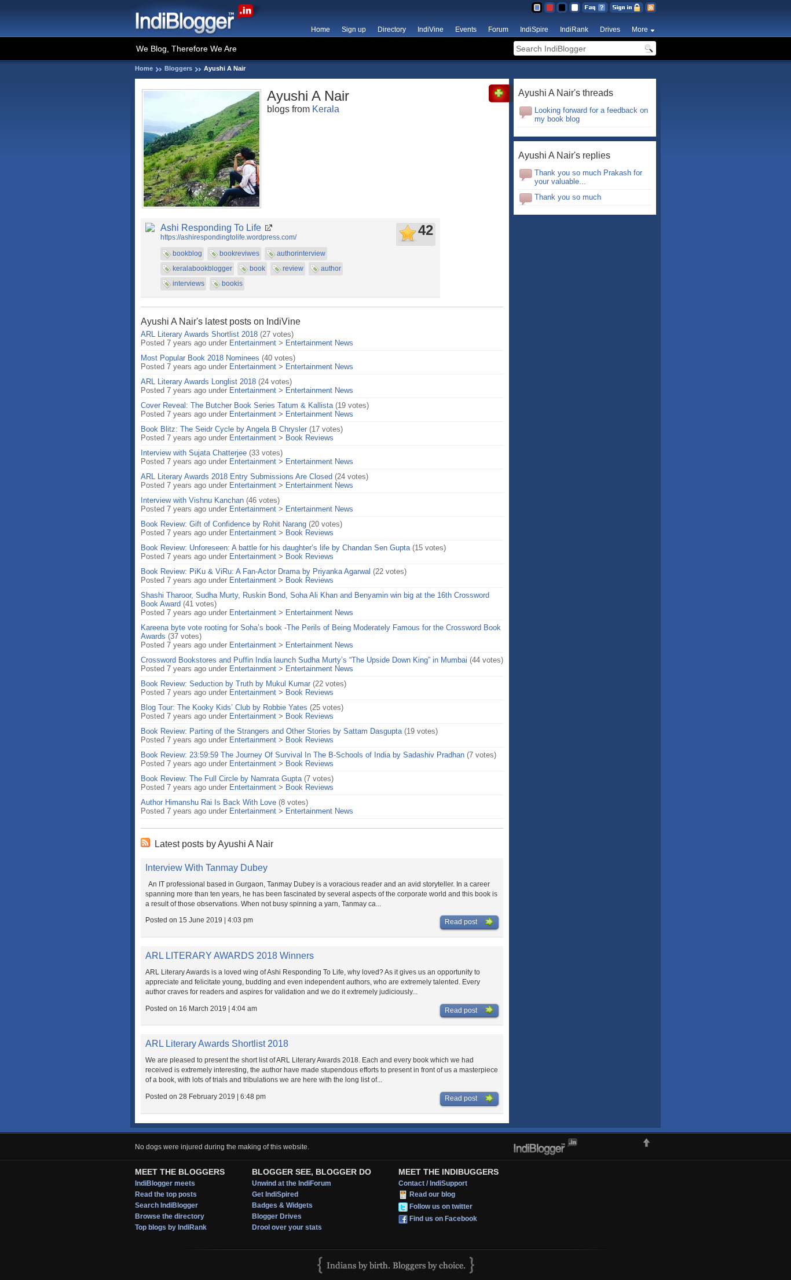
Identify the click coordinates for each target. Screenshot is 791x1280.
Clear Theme (574, 7)
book (257, 268)
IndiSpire (534, 29)
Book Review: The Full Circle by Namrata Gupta (221, 778)
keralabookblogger (202, 268)
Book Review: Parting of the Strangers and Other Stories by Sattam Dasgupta (271, 731)
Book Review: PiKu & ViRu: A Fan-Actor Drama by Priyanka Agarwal (256, 571)
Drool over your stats (287, 1227)
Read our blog (432, 1195)
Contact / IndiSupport (432, 1183)
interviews (188, 283)
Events (466, 29)
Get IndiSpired (275, 1194)
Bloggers (178, 68)
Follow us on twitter (441, 1207)
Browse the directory (169, 1216)
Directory (392, 29)
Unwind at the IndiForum (291, 1183)
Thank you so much (567, 197)
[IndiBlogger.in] (200, 34)
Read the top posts (166, 1194)
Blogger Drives (277, 1216)
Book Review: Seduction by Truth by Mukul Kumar (225, 683)
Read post (462, 922)
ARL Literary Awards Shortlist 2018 (199, 334)
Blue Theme (536, 7)
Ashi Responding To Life (210, 228)
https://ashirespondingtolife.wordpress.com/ (228, 237)
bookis (232, 283)
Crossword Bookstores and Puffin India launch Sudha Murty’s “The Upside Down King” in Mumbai (304, 660)
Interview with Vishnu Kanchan (192, 500)
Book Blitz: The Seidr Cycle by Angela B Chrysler (224, 429)
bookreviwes (239, 253)
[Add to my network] (501, 99)
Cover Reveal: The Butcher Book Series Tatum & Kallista (237, 405)
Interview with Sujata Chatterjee (194, 452)
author (331, 268)
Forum (498, 29)
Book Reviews (309, 437)
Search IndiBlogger (166, 1205)
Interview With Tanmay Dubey (206, 868)
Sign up (354, 29)
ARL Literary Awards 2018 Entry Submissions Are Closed (236, 476)
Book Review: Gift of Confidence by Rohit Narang (223, 524)
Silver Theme (561, 7)
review (293, 268)
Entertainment (252, 343)
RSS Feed (650, 7)
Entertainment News (319, 343)
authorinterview (301, 253)
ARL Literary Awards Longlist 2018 (198, 381)
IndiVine (431, 29)
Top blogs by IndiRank (171, 1227)
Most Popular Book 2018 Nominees (200, 358)
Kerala (325, 109)
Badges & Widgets (282, 1205)
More (640, 29)
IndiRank (574, 29)
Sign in (626, 7)
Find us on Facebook (443, 1219)
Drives (610, 29)
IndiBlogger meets (165, 1183)
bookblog (187, 253)
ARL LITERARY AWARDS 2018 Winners (229, 956)
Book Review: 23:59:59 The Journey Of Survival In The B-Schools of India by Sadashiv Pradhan (302, 755)
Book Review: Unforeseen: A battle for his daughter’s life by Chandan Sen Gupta (275, 547)
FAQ (595, 7)
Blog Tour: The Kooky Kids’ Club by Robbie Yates (224, 707)
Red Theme (549, 7)
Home (320, 29)
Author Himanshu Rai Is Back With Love (208, 802)
